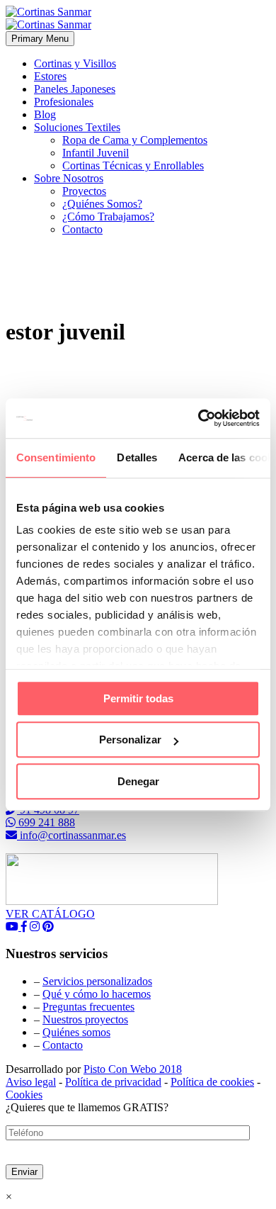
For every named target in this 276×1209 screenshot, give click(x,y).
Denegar (138, 781)
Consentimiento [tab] (56, 457)
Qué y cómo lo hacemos (96, 994)
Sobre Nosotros (68, 178)
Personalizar (130, 739)
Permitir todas (138, 698)
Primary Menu (40, 38)
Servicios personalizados (97, 981)
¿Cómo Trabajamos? (108, 216)
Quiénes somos (76, 1032)
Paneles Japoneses (74, 89)
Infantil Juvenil (95, 153)
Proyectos (84, 191)
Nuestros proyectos (85, 1019)
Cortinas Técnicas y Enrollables (133, 165)
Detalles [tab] (137, 457)
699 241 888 (45, 822)
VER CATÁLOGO (50, 914)
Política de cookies (212, 1082)
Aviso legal (31, 1082)
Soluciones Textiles (77, 127)
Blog (45, 114)
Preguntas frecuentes (88, 1007)
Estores (50, 76)
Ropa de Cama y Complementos (134, 140)
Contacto (82, 229)
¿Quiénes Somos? (102, 204)
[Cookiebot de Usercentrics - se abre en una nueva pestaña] (198, 418)
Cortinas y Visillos (75, 63)
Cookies (24, 1095)
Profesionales (63, 102)
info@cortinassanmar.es (71, 835)
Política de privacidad (113, 1082)
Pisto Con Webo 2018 (133, 1069)
